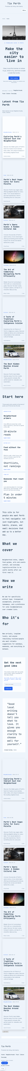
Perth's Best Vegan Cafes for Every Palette (13, 181)
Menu (24, 10)
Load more (5, 1031)
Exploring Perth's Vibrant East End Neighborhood (12, 138)
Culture (8, 93)
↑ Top (2, 1068)
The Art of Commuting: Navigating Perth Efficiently (12, 272)
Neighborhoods (17, 90)
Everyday (14, 93)
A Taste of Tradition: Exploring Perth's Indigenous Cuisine (13, 320)
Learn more (7, 438)
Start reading (14, 78)
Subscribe (8, 688)
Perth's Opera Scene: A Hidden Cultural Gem (11, 226)
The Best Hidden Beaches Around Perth (11, 366)
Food (3, 93)
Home (3, 18)
